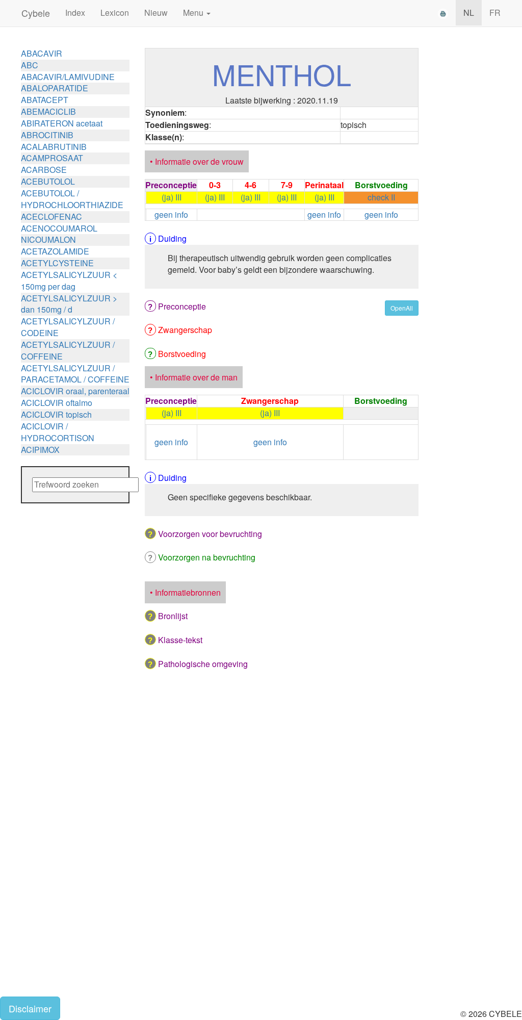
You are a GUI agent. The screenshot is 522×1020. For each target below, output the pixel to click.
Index (75, 12)
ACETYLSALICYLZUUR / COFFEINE (68, 350)
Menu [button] (194, 12)
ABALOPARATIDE (54, 88)
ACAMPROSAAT (52, 158)
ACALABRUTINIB (54, 146)
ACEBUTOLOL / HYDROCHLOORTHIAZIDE (72, 199)
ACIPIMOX (40, 449)
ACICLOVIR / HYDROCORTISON (57, 432)
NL (468, 12)
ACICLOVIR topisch (56, 414)
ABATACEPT (44, 100)
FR (495, 12)
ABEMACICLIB (48, 111)
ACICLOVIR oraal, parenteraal (75, 391)
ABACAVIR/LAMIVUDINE (68, 77)
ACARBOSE (44, 169)
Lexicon (114, 12)
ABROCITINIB (47, 135)
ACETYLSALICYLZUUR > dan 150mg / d (69, 304)
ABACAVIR (41, 53)
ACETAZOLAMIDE (55, 251)
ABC (29, 65)
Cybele (35, 12)
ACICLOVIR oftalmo (56, 403)
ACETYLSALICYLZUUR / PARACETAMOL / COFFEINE (75, 374)
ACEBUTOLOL (48, 181)
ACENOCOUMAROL (59, 228)
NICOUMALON (48, 239)
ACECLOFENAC (51, 216)
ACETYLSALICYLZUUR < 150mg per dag (69, 280)
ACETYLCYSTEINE (57, 263)
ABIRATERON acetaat (61, 123)
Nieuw (156, 12)
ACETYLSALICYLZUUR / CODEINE (68, 327)
